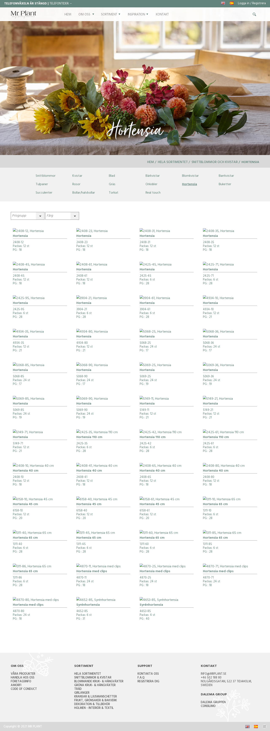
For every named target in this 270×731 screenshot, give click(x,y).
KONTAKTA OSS (148, 674)
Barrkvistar (226, 176)
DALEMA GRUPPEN (213, 702)
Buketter (225, 184)
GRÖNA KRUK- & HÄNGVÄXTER (95, 685)
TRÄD (78, 689)
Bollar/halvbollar (83, 193)
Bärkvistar (153, 176)
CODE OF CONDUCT (24, 689)
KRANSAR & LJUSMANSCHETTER (95, 697)
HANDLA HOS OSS (22, 678)
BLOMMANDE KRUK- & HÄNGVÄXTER (98, 682)
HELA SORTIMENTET (87, 674)
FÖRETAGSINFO (21, 682)
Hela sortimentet (173, 162)
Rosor (76, 184)
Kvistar (77, 176)
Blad (112, 176)
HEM (68, 15)
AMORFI (16, 685)
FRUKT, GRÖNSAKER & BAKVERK (95, 701)
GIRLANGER (81, 693)
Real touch (153, 193)
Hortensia (189, 184)
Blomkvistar (190, 176)
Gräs (112, 184)
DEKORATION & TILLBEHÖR (92, 704)
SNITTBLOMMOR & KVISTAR (92, 678)
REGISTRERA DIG (148, 682)
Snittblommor (45, 176)
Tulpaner (42, 184)
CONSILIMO (208, 706)
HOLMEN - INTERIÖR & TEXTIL (94, 708)
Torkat (113, 193)
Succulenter (44, 193)
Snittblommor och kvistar (215, 162)
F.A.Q (141, 678)
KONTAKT (162, 15)
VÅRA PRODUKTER (23, 674)
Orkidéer (151, 184)
